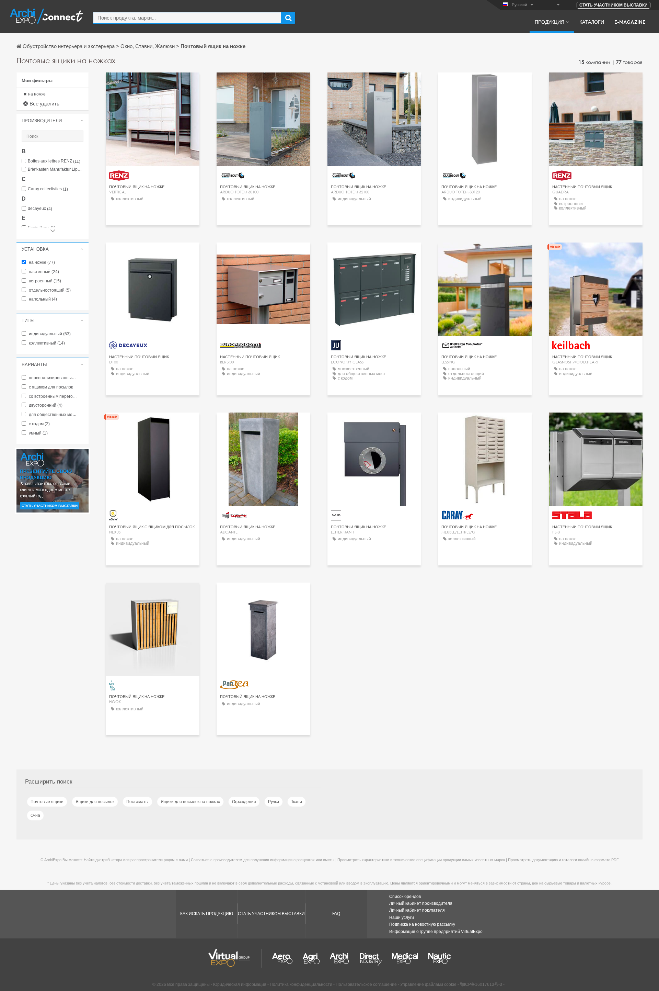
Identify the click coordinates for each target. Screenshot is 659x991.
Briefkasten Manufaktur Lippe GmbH (55, 169)
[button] (52, 120)
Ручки (273, 801)
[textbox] (187, 18)
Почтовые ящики (47, 801)
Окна (35, 815)
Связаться (152, 84)
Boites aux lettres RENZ (54, 161)
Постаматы (137, 801)
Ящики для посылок (95, 801)
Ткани (296, 801)
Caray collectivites (48, 189)
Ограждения (244, 801)
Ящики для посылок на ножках (190, 801)
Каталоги (591, 22)
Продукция (549, 22)
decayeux (40, 208)
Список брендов (405, 896)
